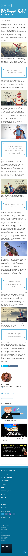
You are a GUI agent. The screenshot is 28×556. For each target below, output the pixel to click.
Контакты (4, 501)
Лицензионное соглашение (4, 530)
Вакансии (4, 508)
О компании (3, 527)
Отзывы (3, 484)
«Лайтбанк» (4, 388)
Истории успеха (9, 393)
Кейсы (3, 494)
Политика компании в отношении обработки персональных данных (6, 534)
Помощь (3, 504)
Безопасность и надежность (4, 538)
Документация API (6, 477)
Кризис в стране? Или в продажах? (10, 458)
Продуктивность (7, 397)
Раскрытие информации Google (5, 541)
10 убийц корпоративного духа (9, 420)
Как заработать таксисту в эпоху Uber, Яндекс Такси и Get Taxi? (14, 439)
